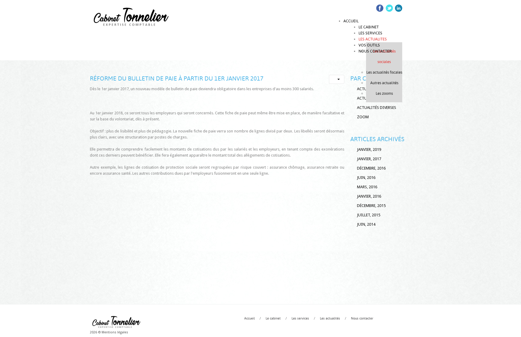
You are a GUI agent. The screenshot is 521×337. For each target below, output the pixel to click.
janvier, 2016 (369, 196)
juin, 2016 (366, 177)
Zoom (363, 117)
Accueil (249, 318)
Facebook (380, 8)
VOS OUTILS (369, 45)
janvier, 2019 (369, 149)
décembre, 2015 (371, 205)
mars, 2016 (367, 187)
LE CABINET (368, 27)
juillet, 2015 (368, 215)
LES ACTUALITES (372, 39)
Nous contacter (362, 318)
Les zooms (384, 93)
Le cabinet (273, 318)
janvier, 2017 (369, 159)
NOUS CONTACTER (375, 51)
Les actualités (330, 318)
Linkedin (398, 8)
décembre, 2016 (371, 168)
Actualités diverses (376, 107)
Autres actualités (384, 83)
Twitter (389, 8)
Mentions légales (115, 332)
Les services (300, 318)
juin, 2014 (366, 224)
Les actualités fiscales (384, 72)
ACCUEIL (350, 21)
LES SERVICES (370, 33)
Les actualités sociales (384, 56)
